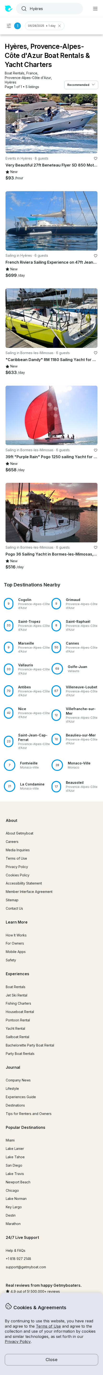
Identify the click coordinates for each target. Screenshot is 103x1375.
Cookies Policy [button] (17, 875)
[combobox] (49, 8)
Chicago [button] (12, 1190)
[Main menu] (95, 8)
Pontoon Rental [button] (18, 1020)
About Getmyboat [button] (19, 833)
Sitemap (12, 900)
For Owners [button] (15, 943)
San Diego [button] (14, 1165)
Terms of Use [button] (48, 1326)
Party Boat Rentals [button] (20, 1054)
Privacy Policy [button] (18, 1341)
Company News (18, 1080)
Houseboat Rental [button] (20, 1012)
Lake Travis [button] (15, 1174)
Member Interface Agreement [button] (29, 892)
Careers (12, 842)
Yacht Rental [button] (15, 1028)
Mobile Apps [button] (16, 952)
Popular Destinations (25, 1127)
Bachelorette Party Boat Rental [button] (30, 1045)
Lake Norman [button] (16, 1199)
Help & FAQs (15, 1250)
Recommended (78, 85)
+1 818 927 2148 (18, 1259)
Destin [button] (11, 1215)
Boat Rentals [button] (15, 987)
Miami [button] (10, 1140)
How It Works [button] (16, 935)
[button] (14, 73)
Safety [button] (11, 960)
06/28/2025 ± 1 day (42, 26)
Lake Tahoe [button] (15, 1157)
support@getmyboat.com (26, 1267)
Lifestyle (12, 1088)
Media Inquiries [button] (18, 850)
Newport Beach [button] (18, 1182)
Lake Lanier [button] (15, 1149)
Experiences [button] (17, 973)
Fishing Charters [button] (18, 1003)
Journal (13, 1067)
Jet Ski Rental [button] (16, 995)
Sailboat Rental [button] (17, 1037)
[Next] (91, 123)
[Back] (11, 123)
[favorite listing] (95, 158)
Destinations (15, 1105)
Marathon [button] (13, 1224)
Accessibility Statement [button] (24, 883)
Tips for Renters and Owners (29, 1114)
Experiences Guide (21, 1097)
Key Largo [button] (14, 1207)
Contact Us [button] (14, 908)
